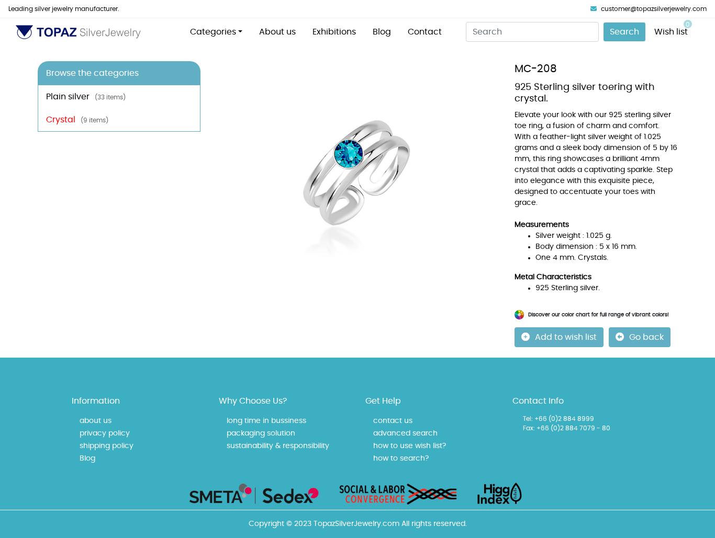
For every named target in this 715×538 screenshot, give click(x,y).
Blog (382, 32)
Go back (646, 337)
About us (277, 32)
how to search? (401, 458)
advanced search (405, 433)
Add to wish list (566, 337)
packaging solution (261, 433)
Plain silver (86, 97)
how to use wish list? (409, 446)
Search (624, 32)
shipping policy (106, 446)
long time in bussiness (266, 421)
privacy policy (105, 433)
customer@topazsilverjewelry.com (654, 9)
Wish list (672, 28)
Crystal (77, 120)
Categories (213, 32)
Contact (425, 32)
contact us (392, 421)
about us (95, 421)
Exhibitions (334, 32)
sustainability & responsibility (278, 446)
